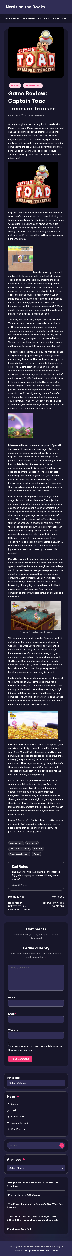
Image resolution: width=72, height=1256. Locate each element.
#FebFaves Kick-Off (19, 1228)
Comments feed (19, 1122)
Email (12, 1013)
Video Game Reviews (19, 854)
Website (13, 1029)
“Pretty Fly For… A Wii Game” (24, 1195)
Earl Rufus (20, 866)
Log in (14, 1110)
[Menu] (66, 7)
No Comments (37, 115)
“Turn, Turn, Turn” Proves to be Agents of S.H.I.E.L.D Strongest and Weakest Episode (32, 1218)
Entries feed (17, 1116)
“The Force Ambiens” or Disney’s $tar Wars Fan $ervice (35, 1206)
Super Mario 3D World (19, 848)
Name (12, 997)
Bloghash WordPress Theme (41, 1250)
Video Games (33, 85)
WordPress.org (18, 1129)
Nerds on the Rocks (25, 6)
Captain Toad (16, 843)
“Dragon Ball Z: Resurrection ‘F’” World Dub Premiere (32, 1184)
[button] (19, 885)
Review (15, 85)
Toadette (38, 848)
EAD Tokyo (32, 843)
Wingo (36, 854)
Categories (14, 1077)
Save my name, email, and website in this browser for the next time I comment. (35, 1048)
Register (15, 1103)
